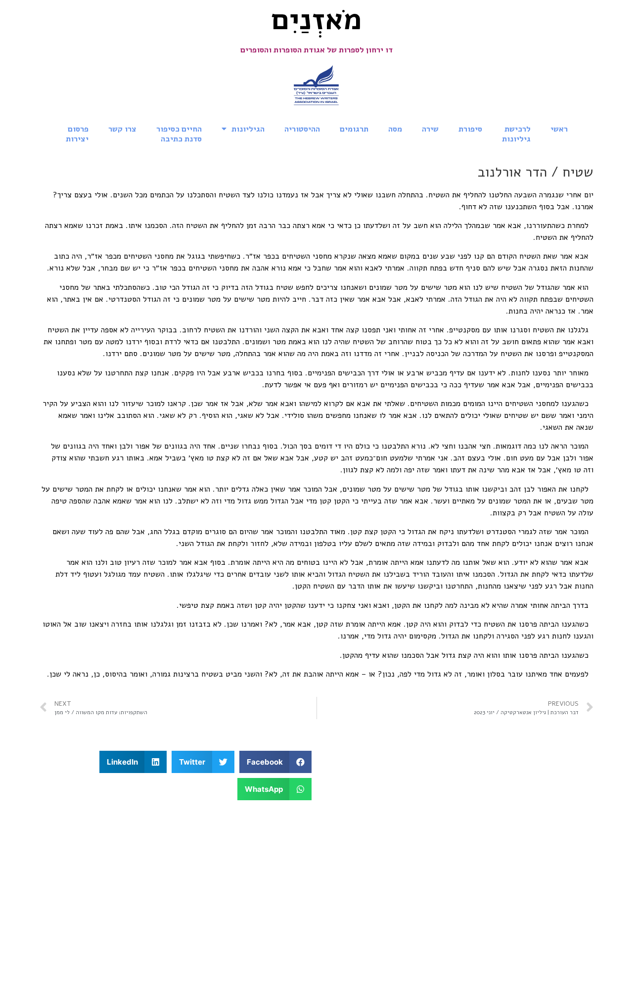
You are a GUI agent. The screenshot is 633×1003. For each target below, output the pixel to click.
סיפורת (470, 129)
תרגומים (354, 129)
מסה (395, 129)
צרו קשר (122, 129)
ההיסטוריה (302, 129)
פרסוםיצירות (77, 134)
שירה (430, 129)
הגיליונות (248, 129)
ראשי (559, 129)
